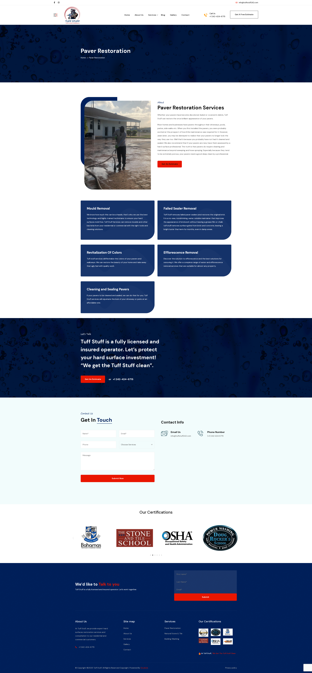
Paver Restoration (173, 628)
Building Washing (172, 639)
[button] (73, 537)
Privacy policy (231, 668)
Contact (185, 15)
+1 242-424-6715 (217, 16)
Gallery (173, 15)
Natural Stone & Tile (173, 633)
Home (127, 15)
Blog (163, 15)
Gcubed (144, 668)
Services (152, 15)
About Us (139, 15)
